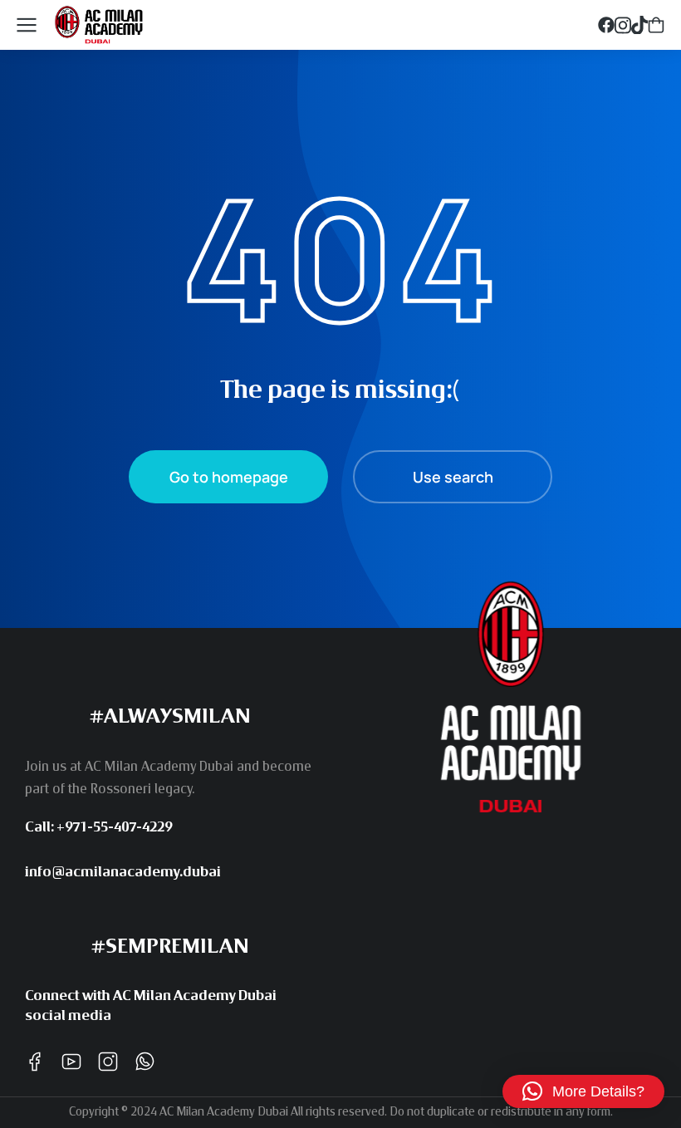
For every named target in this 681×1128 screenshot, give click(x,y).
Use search (453, 477)
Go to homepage (228, 477)
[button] (583, 1091)
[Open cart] (656, 25)
